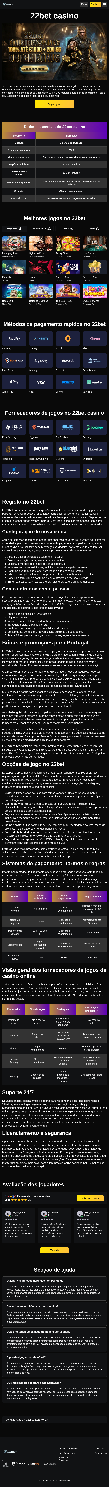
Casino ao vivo (39, 229)
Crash (66, 229)
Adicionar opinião (90, 1198)
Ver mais (54, 1250)
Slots (92, 229)
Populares (12, 229)
